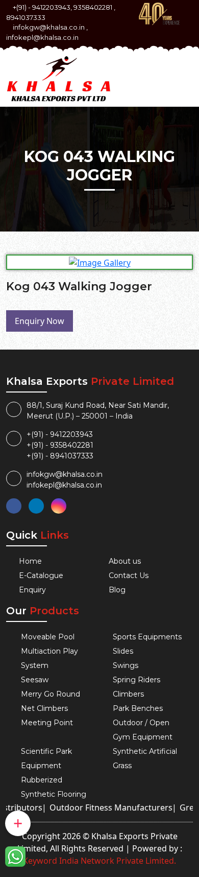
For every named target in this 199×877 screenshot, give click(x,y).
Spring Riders (136, 679)
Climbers (128, 694)
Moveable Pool (47, 636)
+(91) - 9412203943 (60, 434)
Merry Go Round (50, 694)
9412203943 (51, 7)
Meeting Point (47, 722)
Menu (177, 70)
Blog (117, 589)
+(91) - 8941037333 (60, 455)
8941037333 (25, 17)
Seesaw (34, 679)
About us (125, 561)
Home (30, 561)
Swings (125, 665)
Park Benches (138, 708)
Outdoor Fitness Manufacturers (102, 807)
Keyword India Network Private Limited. (99, 860)
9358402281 (92, 7)
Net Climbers (44, 708)
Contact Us (128, 575)
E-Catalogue (41, 575)
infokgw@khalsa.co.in (49, 27)
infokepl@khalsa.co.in (42, 37)
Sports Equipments (147, 636)
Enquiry (32, 589)
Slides (123, 651)
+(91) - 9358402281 (60, 445)
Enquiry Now (39, 321)
